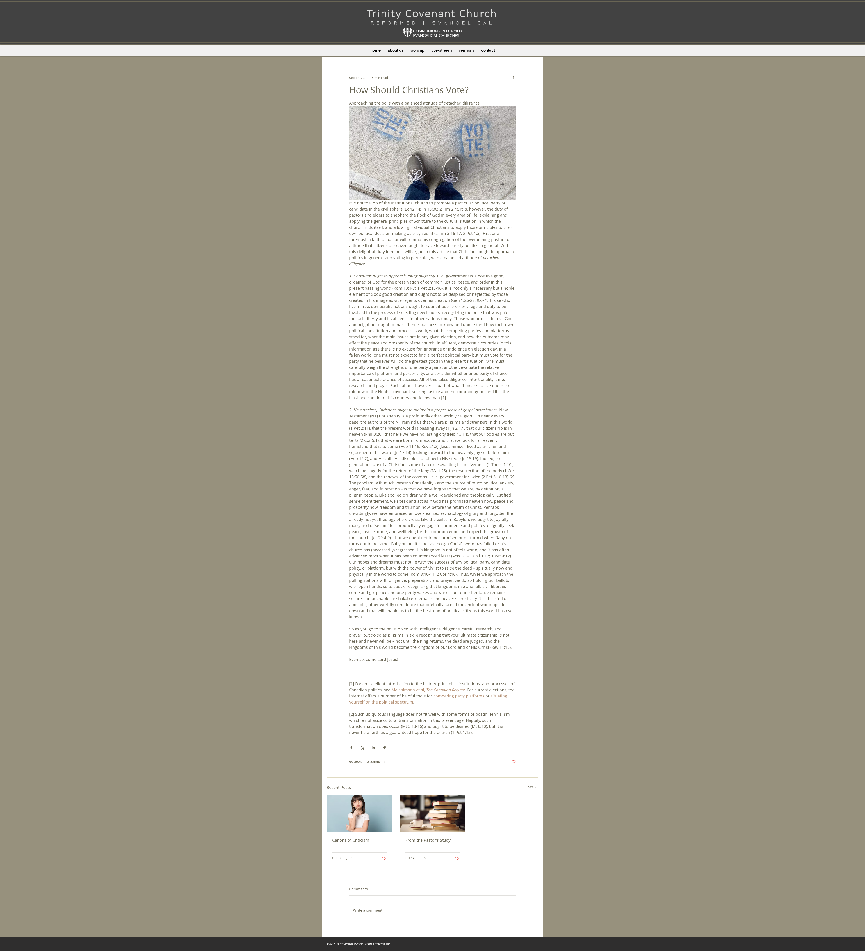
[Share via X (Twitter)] (362, 747)
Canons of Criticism (350, 840)
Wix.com (385, 943)
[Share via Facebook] (351, 747)
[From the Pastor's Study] (432, 813)
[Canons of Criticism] (359, 813)
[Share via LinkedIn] (373, 747)
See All (533, 787)
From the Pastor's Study (428, 840)
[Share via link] (384, 747)
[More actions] (513, 77)
